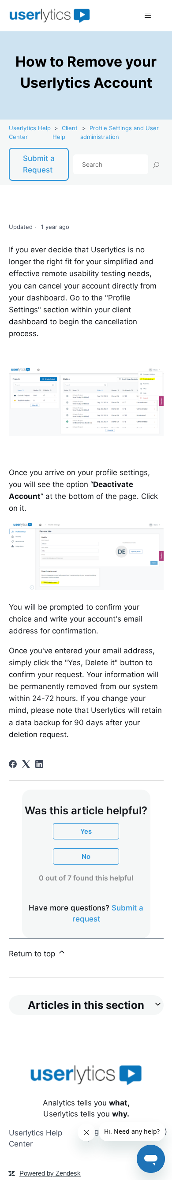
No (86, 856)
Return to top (33, 953)
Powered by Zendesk (50, 1173)
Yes (86, 831)
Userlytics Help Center (35, 1138)
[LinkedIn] (39, 764)
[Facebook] (13, 764)
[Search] (155, 164)
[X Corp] (26, 764)
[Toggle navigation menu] (148, 16)
